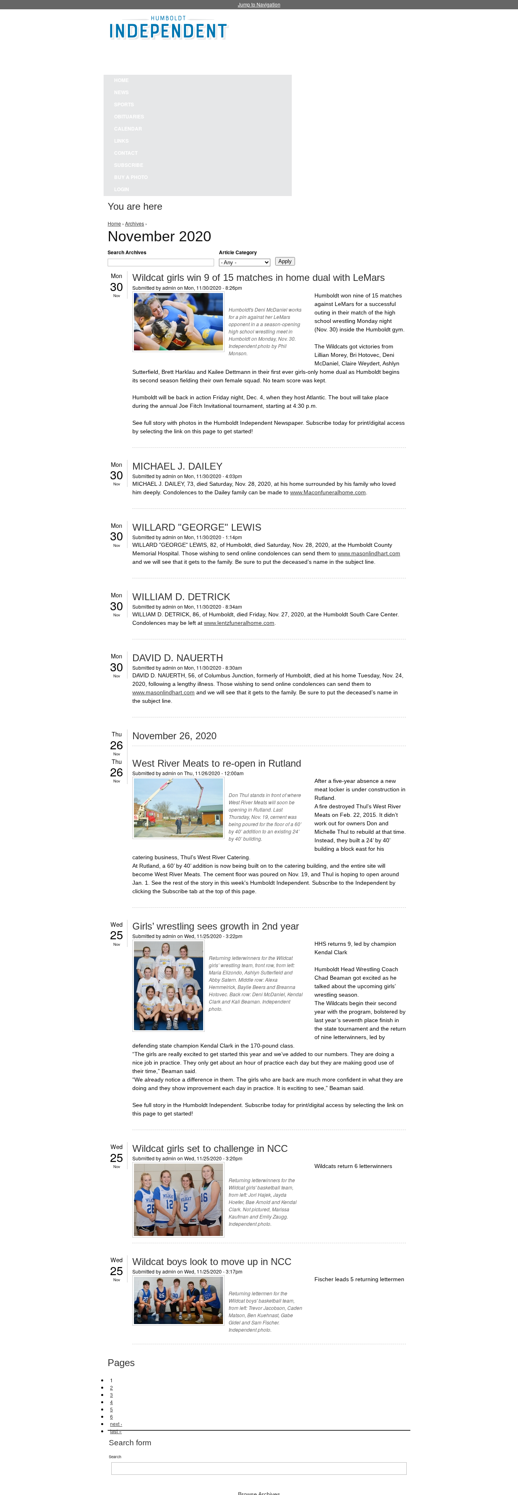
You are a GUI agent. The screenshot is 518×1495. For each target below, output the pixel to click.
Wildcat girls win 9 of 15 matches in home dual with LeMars (258, 277)
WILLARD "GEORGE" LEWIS (196, 527)
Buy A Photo (131, 177)
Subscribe (128, 165)
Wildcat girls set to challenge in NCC (210, 1148)
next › (116, 1423)
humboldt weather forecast (312, 56)
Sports (124, 104)
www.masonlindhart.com (369, 553)
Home (121, 80)
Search (115, 1456)
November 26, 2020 (174, 735)
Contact (126, 152)
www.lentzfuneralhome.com (239, 623)
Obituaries (129, 116)
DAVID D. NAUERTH (177, 657)
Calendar (128, 128)
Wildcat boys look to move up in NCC (211, 1261)
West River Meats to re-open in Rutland (216, 763)
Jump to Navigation (259, 4)
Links (121, 140)
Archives (134, 223)
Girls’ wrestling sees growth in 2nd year (215, 926)
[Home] (169, 26)
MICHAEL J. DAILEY (177, 466)
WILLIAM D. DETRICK (181, 596)
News (121, 92)
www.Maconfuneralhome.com (328, 492)
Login (121, 189)
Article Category (238, 252)
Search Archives (127, 252)
